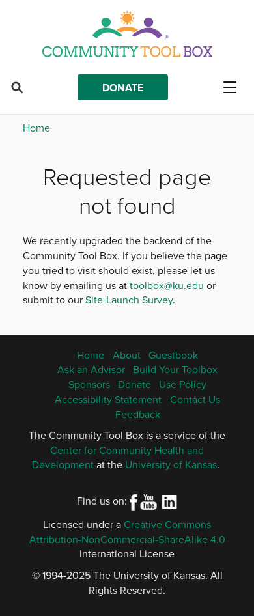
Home (36, 127)
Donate (122, 87)
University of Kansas (171, 464)
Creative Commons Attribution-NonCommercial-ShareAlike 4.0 (127, 531)
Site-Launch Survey (129, 299)
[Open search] (17, 87)
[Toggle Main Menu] (234, 87)
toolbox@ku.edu (167, 285)
